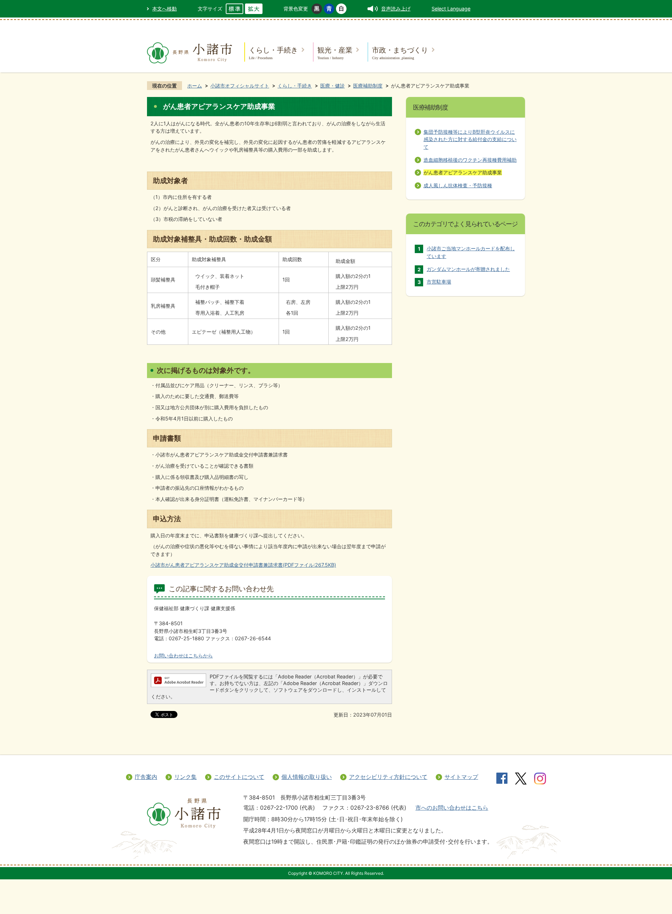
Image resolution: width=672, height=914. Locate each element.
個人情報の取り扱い (306, 776)
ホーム (194, 86)
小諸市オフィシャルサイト (239, 86)
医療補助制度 (368, 86)
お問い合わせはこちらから (183, 655)
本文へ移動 (164, 9)
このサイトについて (239, 776)
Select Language (451, 9)
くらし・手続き (273, 53)
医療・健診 (332, 86)
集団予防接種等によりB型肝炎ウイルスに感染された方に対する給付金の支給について (470, 139)
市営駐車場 (439, 282)
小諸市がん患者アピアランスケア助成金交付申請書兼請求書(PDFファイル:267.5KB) (243, 565)
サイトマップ (461, 776)
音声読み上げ (396, 9)
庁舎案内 (146, 776)
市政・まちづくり (400, 53)
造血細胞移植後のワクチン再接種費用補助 (470, 160)
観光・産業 (334, 53)
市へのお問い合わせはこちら (451, 807)
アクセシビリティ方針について (388, 776)
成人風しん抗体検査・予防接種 (458, 185)
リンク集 (185, 776)
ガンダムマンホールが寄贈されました (468, 269)
